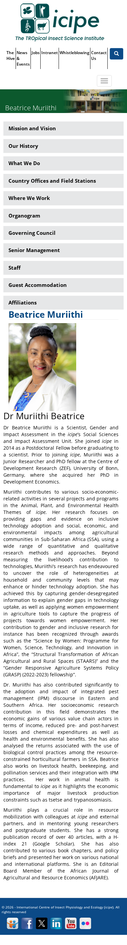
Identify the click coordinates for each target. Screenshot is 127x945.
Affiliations (22, 302)
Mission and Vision (32, 128)
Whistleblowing (74, 52)
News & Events (23, 58)
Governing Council (32, 232)
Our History (23, 145)
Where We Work (29, 198)
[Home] (59, 22)
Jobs (35, 52)
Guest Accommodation (37, 285)
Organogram (24, 215)
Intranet (49, 52)
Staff (14, 267)
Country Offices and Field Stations (52, 180)
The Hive (10, 55)
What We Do (24, 163)
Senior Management (34, 250)
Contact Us (99, 55)
